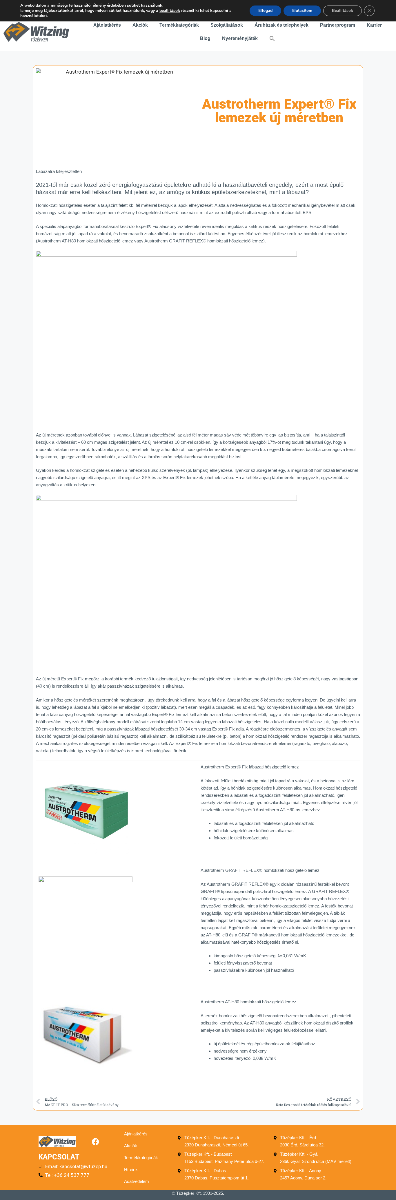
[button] (272, 38)
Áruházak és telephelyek (281, 25)
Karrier (374, 25)
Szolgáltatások (226, 25)
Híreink (131, 1169)
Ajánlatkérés (107, 25)
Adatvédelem (136, 1181)
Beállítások (342, 10)
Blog (205, 38)
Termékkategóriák (179, 25)
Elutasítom (302, 10)
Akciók (140, 25)
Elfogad (265, 10)
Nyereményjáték (240, 38)
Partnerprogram (337, 25)
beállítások (169, 10)
